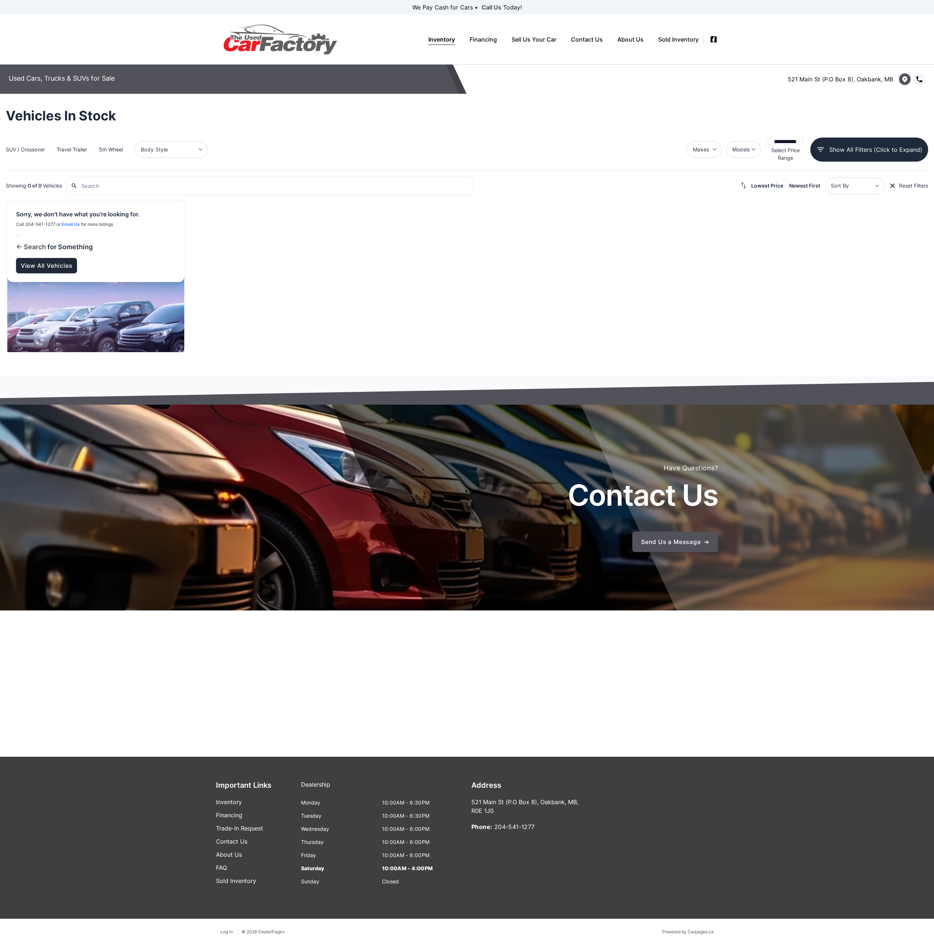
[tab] (315, 788)
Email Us (71, 224)
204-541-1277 (514, 826)
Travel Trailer (72, 149)
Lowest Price (767, 185)
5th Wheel (111, 149)
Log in (226, 931)
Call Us (491, 7)
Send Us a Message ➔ (675, 541)
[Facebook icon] (713, 39)
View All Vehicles (47, 265)
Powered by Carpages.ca (688, 931)
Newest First (804, 185)
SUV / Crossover (25, 149)
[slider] (771, 141)
